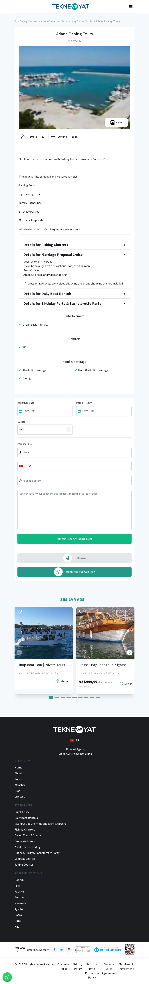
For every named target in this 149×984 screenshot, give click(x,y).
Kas (17, 926)
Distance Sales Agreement (109, 968)
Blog (18, 791)
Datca (18, 915)
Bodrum (20, 880)
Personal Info (24, 443)
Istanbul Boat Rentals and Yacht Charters (40, 823)
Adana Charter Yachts (52, 21)
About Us (20, 773)
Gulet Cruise (22, 812)
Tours (18, 779)
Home (18, 767)
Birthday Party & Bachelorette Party (37, 853)
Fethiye (19, 891)
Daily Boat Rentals (26, 818)
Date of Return (84, 402)
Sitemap (49, 964)
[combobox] (22, 466)
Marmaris (20, 903)
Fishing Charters (28, 21)
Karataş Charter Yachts (80, 21)
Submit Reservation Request (74, 539)
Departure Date (25, 402)
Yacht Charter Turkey (27, 847)
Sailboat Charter (25, 858)
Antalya (19, 897)
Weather (20, 785)
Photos (119, 122)
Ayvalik (19, 909)
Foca (17, 885)
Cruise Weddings (25, 841)
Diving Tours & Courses (29, 835)
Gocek (18, 920)
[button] (130, 653)
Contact (20, 796)
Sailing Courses (24, 864)
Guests (21, 421)
